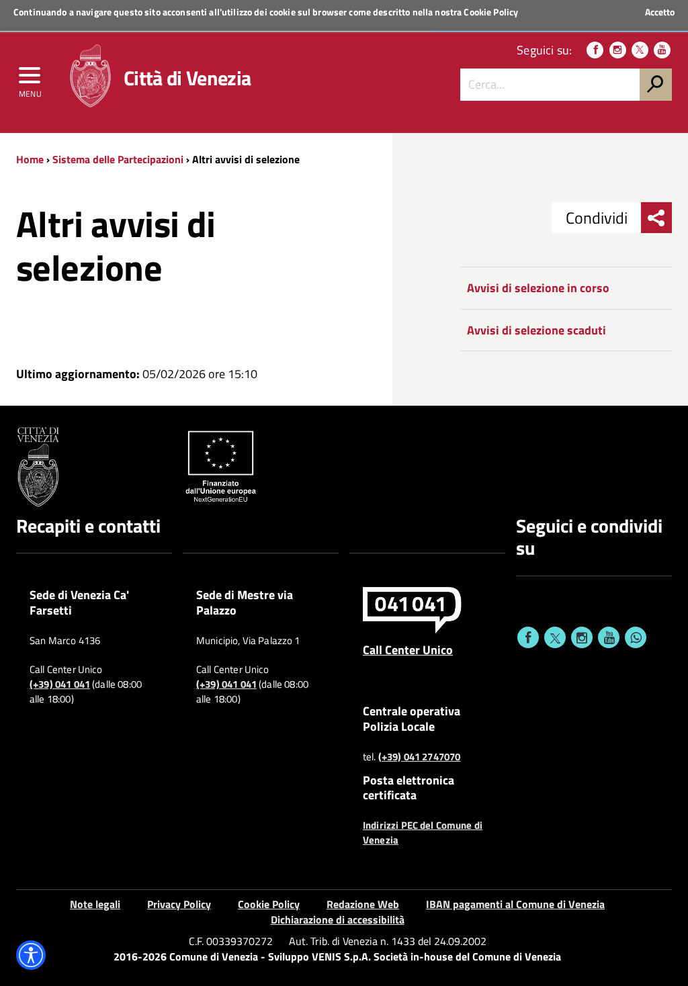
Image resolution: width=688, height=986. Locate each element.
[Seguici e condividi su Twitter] (555, 637)
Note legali (95, 904)
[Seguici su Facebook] (595, 50)
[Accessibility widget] (31, 955)
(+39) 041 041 (60, 684)
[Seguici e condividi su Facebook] (528, 637)
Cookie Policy (491, 12)
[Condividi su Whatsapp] (635, 637)
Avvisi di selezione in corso (538, 288)
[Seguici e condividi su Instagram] (582, 637)
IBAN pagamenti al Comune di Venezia (515, 904)
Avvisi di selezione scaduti (536, 330)
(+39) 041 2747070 (419, 757)
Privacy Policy (179, 904)
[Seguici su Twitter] (640, 50)
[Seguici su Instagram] (617, 50)
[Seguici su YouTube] (662, 50)
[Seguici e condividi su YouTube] (608, 637)
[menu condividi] (656, 217)
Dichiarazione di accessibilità (337, 919)
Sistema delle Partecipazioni (117, 159)
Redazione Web (363, 904)
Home (30, 159)
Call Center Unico (408, 649)
